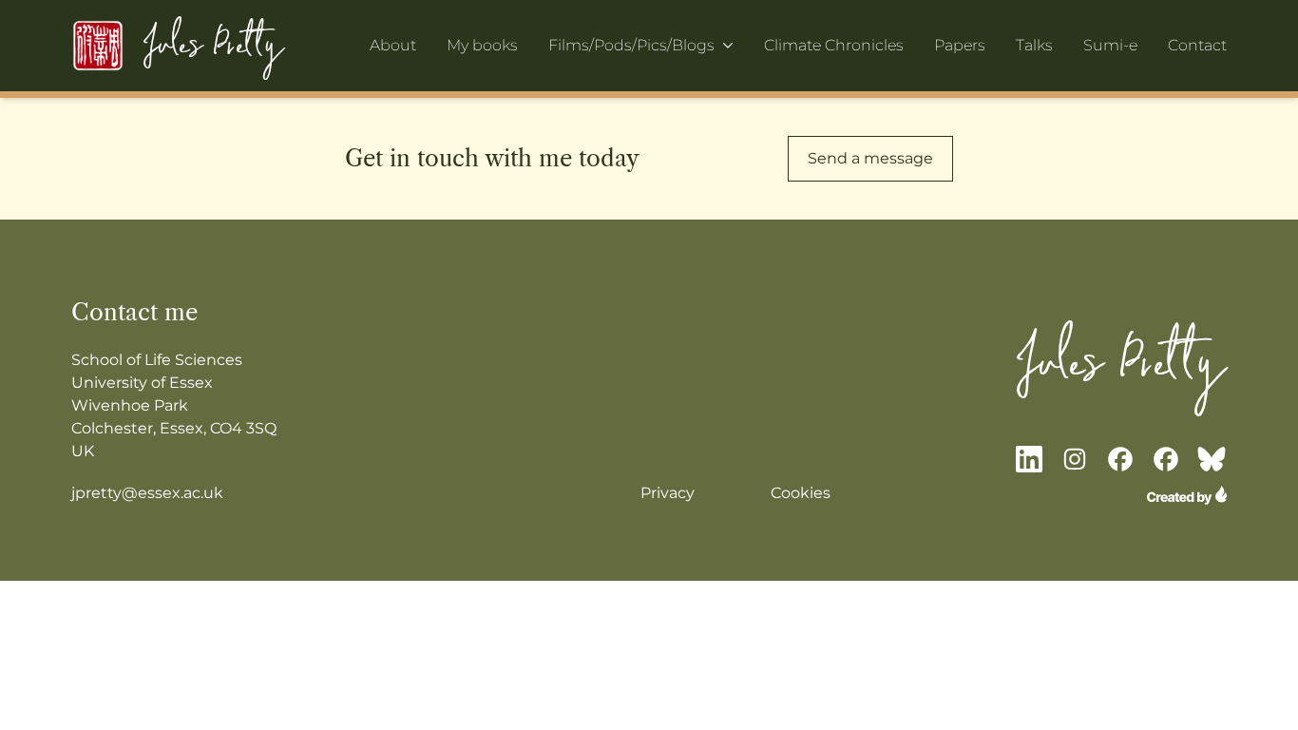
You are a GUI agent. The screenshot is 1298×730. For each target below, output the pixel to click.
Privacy (667, 493)
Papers (959, 45)
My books (482, 45)
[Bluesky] (1211, 459)
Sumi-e (1110, 45)
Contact (1197, 45)
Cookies (800, 493)
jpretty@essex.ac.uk (147, 493)
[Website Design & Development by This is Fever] (1187, 495)
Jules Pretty (213, 45)
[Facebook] (1120, 459)
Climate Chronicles (834, 45)
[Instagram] (1074, 459)
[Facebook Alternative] (1166, 459)
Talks (1034, 45)
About (393, 45)
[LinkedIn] (1029, 459)
